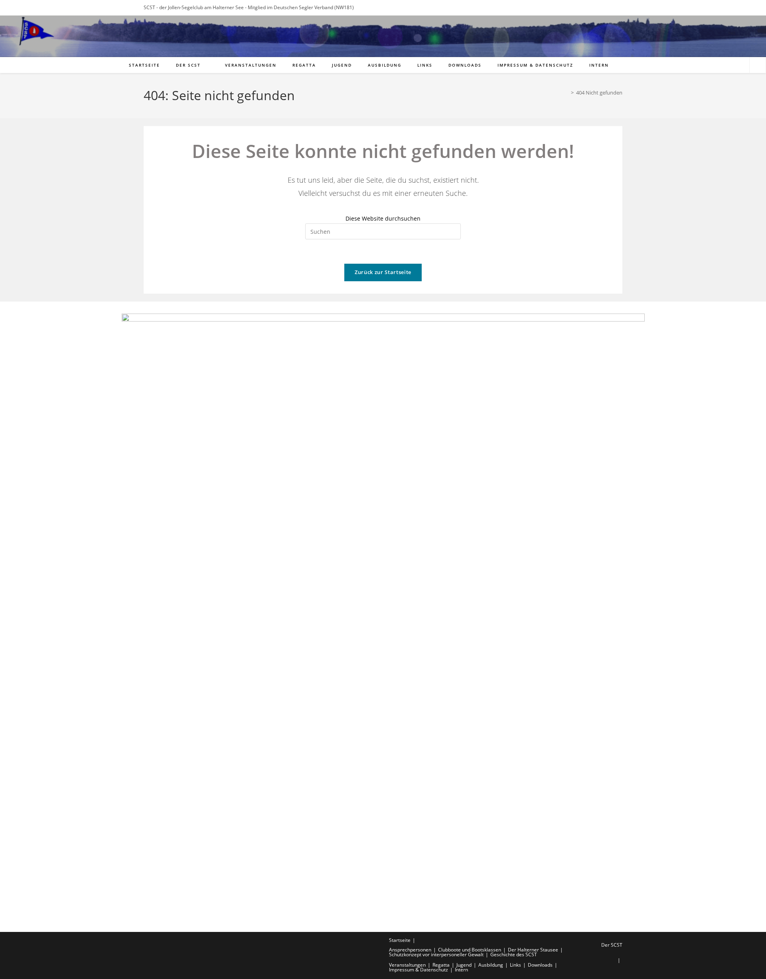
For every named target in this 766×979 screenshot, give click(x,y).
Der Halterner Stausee (533, 949)
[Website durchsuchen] (757, 65)
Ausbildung (490, 964)
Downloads (540, 964)
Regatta (441, 964)
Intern (461, 969)
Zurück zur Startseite (383, 272)
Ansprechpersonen (410, 949)
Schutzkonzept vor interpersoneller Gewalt (436, 954)
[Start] (567, 92)
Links (515, 964)
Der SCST (611, 944)
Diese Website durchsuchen (383, 218)
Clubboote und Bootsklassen (469, 949)
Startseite (400, 940)
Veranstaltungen (407, 964)
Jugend (464, 964)
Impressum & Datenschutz (418, 969)
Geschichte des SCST (513, 954)
